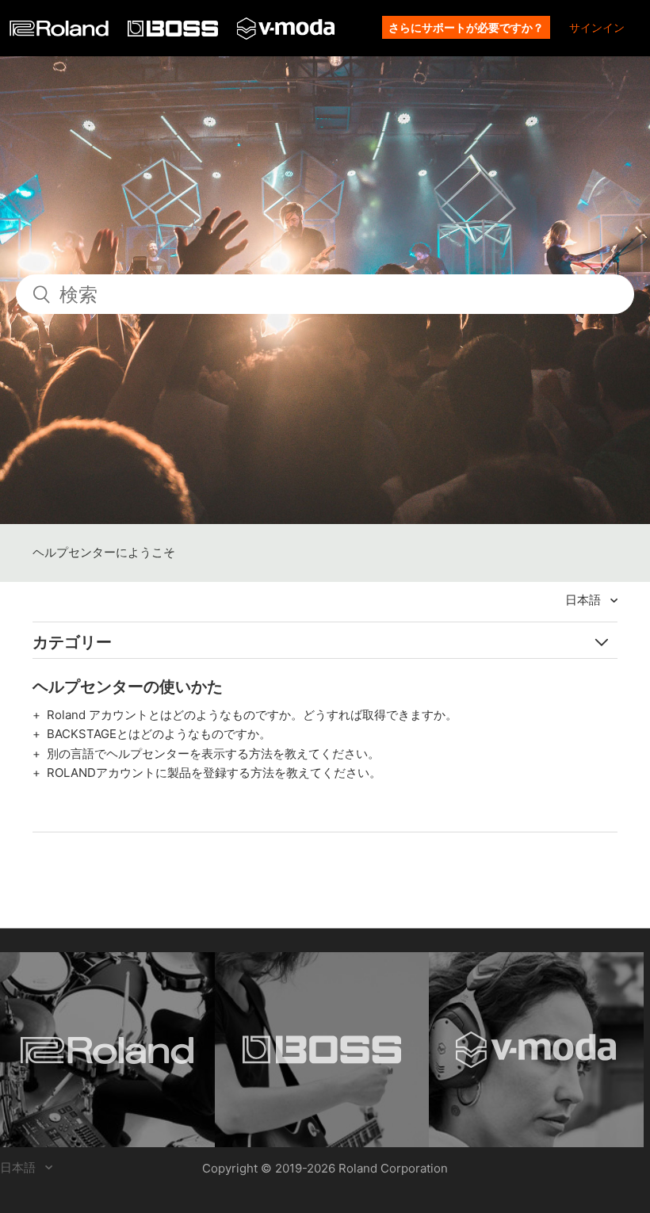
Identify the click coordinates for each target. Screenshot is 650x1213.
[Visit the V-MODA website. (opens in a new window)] (536, 1049)
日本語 (584, 599)
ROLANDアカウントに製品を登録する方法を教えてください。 (214, 772)
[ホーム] (61, 32)
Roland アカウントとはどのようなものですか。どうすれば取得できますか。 (252, 714)
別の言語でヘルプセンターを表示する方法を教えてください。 (213, 753)
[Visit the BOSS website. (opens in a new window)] (322, 1049)
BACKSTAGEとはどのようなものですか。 (159, 733)
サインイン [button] (597, 27)
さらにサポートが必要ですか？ (466, 27)
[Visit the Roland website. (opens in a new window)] (107, 1049)
